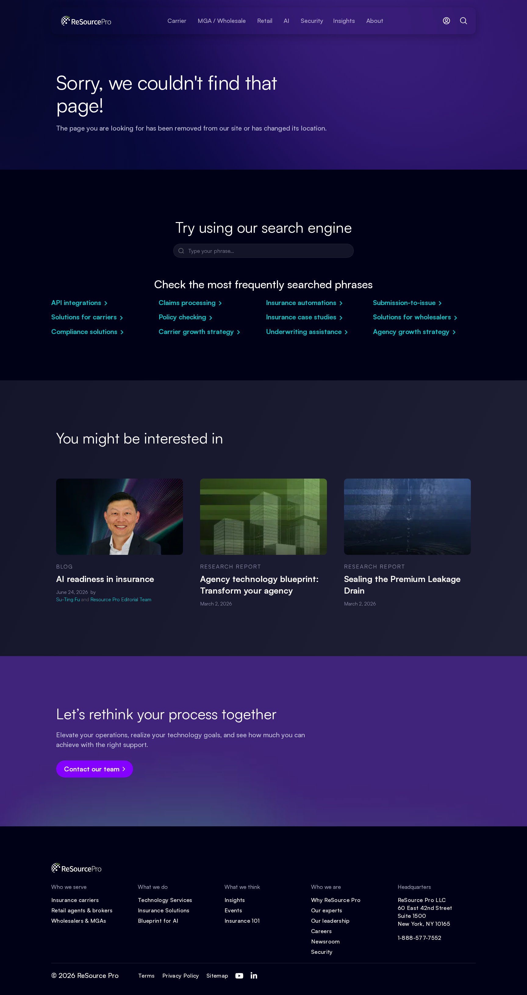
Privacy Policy (180, 975)
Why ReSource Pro (336, 899)
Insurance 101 (242, 920)
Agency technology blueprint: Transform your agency (259, 584)
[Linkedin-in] (253, 975)
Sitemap (217, 975)
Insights (234, 899)
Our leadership (330, 920)
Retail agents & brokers (82, 910)
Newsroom (325, 941)
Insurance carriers (75, 899)
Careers (321, 931)
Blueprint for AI (158, 920)
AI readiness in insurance (105, 578)
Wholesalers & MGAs (78, 920)
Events (233, 910)
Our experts (326, 910)
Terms (146, 975)
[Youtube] (239, 975)
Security (322, 951)
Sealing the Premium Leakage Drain (402, 584)
